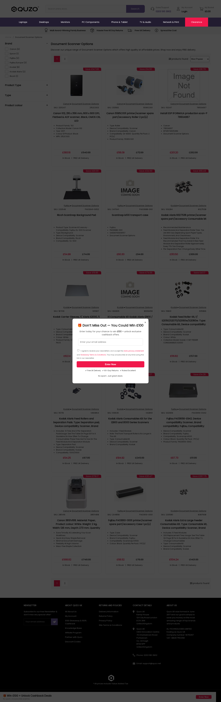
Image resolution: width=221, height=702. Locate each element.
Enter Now (110, 364)
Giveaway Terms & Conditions (93, 355)
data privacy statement (134, 351)
